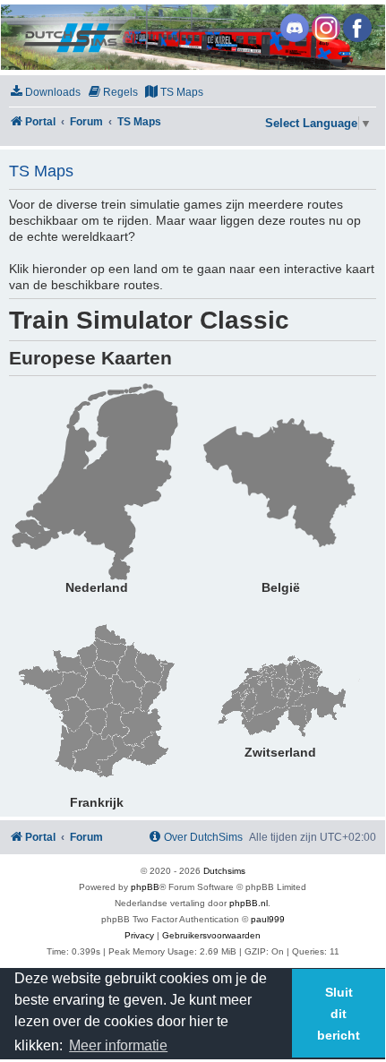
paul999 (268, 919)
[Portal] (192, 37)
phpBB (145, 887)
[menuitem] (45, 93)
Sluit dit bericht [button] (338, 1013)
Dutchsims (224, 871)
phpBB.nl (248, 903)
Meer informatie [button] (118, 1045)
